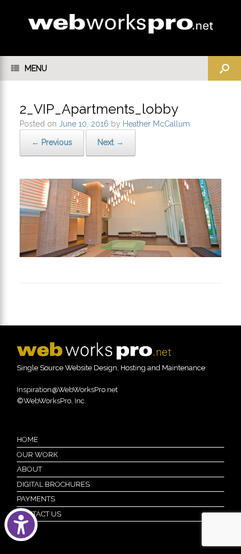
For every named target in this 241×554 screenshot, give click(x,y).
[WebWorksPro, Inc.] (120, 24)
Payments (36, 499)
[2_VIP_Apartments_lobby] (120, 254)
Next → (111, 142)
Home (27, 439)
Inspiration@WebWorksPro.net (67, 389)
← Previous (51, 142)
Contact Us (39, 514)
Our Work (37, 454)
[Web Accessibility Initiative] (21, 525)
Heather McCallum (156, 123)
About (29, 469)
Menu (36, 68)
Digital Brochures (53, 484)
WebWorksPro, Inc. (55, 401)
